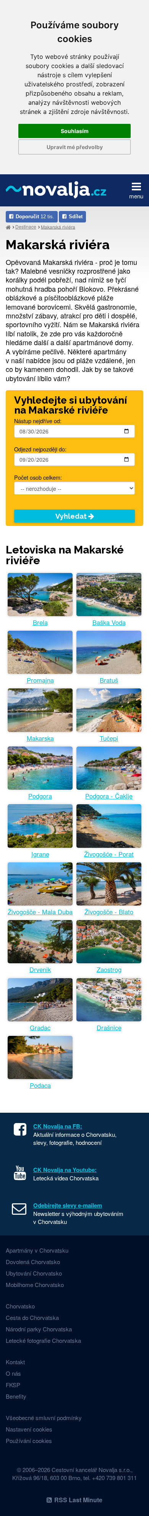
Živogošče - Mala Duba (40, 911)
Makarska (40, 738)
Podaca (40, 1085)
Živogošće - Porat (109, 854)
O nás (13, 1373)
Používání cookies (29, 1440)
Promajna (40, 680)
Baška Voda (109, 622)
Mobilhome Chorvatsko (35, 1285)
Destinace (25, 226)
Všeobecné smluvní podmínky (44, 1418)
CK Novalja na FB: (57, 1126)
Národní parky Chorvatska (39, 1329)
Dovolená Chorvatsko (33, 1262)
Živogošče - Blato (108, 911)
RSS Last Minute (78, 1499)
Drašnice (109, 1027)
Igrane (40, 854)
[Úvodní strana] (8, 227)
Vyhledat (71, 516)
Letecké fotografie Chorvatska (43, 1340)
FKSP (13, 1385)
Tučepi (109, 738)
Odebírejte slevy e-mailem (67, 1205)
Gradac (40, 1027)
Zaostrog (109, 969)
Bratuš (109, 680)
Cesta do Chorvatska (32, 1317)
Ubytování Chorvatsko (34, 1273)
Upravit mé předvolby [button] (75, 147)
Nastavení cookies (29, 1429)
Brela (40, 622)
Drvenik (40, 969)
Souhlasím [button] (75, 131)
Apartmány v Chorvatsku (37, 1250)
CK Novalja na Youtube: (65, 1169)
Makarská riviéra (58, 226)
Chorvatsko (20, 1306)
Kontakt (15, 1362)
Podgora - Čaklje (109, 796)
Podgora (40, 796)
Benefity (16, 1396)
